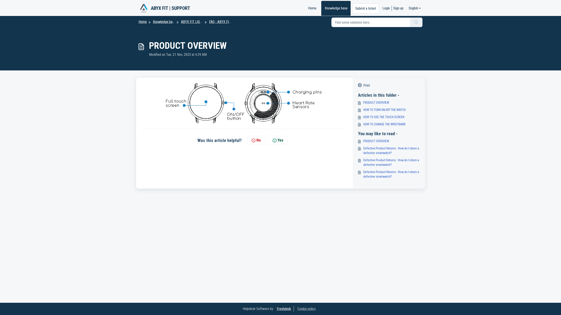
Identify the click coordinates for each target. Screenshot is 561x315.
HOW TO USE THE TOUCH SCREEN (383, 117)
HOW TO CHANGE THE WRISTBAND (384, 124)
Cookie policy (306, 309)
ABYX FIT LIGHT (192, 22)
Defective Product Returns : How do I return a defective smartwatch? (391, 151)
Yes (280, 140)
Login (386, 8)
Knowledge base (336, 8)
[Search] (416, 22)
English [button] (413, 8)
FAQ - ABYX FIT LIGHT (224, 22)
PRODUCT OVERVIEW (376, 102)
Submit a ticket (365, 8)
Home (312, 8)
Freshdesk (284, 309)
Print (366, 85)
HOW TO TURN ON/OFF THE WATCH (384, 110)
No (258, 140)
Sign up (398, 8)
